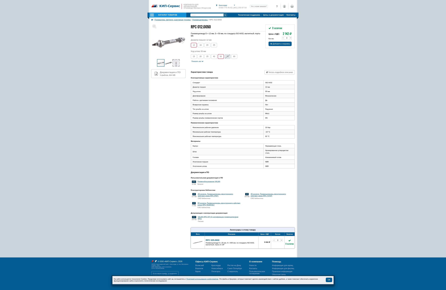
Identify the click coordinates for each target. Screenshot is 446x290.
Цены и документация (273, 15)
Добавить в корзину (281, 44)
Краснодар (216, 265)
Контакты (291, 15)
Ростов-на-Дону (234, 265)
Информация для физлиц (283, 268)
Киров (198, 271)
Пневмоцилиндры (200, 20)
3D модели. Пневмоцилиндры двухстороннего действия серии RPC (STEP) (268, 195)
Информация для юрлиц (282, 265)
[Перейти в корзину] (292, 6)
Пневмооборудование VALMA (209, 181)
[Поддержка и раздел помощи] (277, 6)
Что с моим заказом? (259, 6)
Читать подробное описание (280, 72)
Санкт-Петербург (234, 268)
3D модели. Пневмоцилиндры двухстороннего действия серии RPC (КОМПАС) (219, 204)
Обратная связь (279, 274)
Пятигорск (215, 271)
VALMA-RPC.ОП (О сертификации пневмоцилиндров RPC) (218, 218)
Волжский (199, 265)
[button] (170, 41)
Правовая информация (282, 271)
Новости (252, 265)
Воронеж (199, 268)
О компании (255, 261)
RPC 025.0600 (230, 242)
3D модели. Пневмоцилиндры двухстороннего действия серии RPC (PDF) (215, 195)
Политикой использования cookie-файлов (202, 279)
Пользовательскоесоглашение (257, 272)
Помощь (276, 261)
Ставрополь (232, 271)
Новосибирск (217, 268)
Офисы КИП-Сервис (206, 261)
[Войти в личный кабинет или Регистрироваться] (284, 6)
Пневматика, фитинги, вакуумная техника (173, 20)
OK (329, 280)
